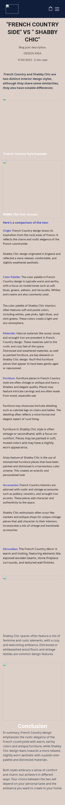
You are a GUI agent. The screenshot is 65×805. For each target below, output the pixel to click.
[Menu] (57, 9)
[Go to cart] (50, 9)
